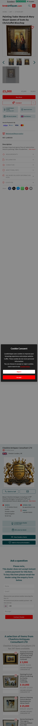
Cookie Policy (25, 366)
